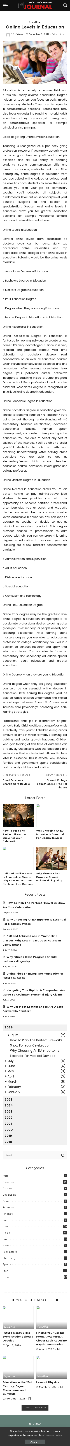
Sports (7, 1264)
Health (7, 1226)
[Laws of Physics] (51, 1367)
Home (6, 1233)
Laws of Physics (47, 1382)
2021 (8, 1123)
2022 (8, 1117)
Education (34, 22)
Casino (7, 1188)
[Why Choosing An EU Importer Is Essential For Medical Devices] (51, 815)
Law (5, 1239)
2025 (8, 1099)
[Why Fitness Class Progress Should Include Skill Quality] (51, 858)
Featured (8, 1207)
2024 (8, 1105)
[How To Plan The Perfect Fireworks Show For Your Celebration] (18, 815)
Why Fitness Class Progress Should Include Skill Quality (49, 877)
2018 (8, 1142)
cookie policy (54, 1435)
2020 (8, 1130)
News (6, 1245)
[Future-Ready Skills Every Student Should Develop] (18, 1317)
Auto (6, 1176)
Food (6, 1220)
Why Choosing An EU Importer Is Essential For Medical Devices (50, 834)
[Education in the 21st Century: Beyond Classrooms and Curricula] (18, 1367)
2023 (8, 1111)
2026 (8, 1027)
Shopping (9, 1258)
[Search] (65, 5)
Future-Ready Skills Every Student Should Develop (18, 1336)
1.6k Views (17, 34)
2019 (8, 1135)
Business (8, 1182)
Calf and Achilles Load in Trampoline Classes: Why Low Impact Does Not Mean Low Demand (32, 940)
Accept (35, 1442)
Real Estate (10, 1252)
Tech (5, 1271)
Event (6, 1201)
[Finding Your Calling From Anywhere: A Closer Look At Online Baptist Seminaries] (51, 1317)
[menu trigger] (6, 5)
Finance (8, 1214)
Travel (6, 1277)
